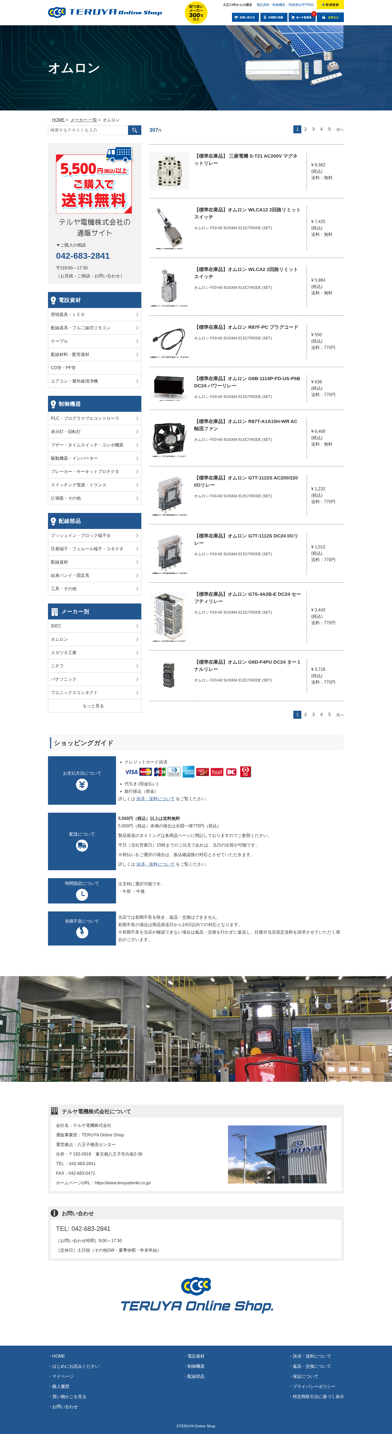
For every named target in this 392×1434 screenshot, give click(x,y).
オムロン (59, 639)
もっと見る (93, 706)
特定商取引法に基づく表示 (318, 1396)
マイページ (63, 1376)
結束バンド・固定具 (70, 575)
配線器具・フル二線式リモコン (81, 328)
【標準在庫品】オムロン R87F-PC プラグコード (246, 327)
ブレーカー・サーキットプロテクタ (85, 471)
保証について (305, 1376)
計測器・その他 (66, 498)
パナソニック (64, 679)
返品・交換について (312, 1366)
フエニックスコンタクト (74, 692)
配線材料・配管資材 (70, 354)
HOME (58, 1356)
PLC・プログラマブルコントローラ (85, 418)
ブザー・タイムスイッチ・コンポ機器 (87, 445)
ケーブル (59, 341)
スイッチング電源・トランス (78, 485)
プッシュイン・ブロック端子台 (81, 535)
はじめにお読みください (75, 1366)
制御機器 (70, 404)
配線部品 (70, 521)
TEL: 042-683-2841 (83, 1228)
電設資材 (70, 300)
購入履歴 (60, 1386)
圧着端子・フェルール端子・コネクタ (87, 549)
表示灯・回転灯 (66, 431)
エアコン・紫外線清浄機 (74, 381)
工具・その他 (64, 588)
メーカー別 (75, 611)
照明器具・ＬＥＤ (68, 314)
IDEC (56, 626)
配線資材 (59, 562)
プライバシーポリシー (314, 1386)
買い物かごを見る (69, 1396)
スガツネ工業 (64, 652)
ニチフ (57, 666)
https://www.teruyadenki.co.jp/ (123, 1183)
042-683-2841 (83, 256)
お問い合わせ (65, 1406)
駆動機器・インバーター (74, 458)
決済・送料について (155, 798)
